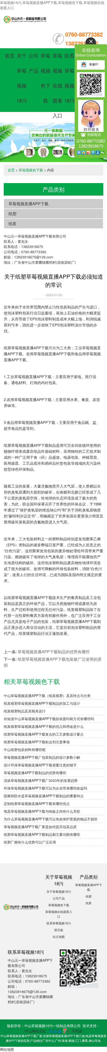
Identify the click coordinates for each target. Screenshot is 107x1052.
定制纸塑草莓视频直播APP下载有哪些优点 (37, 803)
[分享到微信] (103, 153)
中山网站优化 (35, 1030)
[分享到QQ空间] (84, 153)
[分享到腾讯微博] (93, 153)
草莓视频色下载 (31, 169)
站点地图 (59, 936)
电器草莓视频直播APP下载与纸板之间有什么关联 (42, 811)
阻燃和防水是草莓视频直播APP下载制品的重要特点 (44, 795)
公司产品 (59, 898)
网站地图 (7, 1049)
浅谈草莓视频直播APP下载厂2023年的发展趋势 (41, 780)
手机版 (77, 1030)
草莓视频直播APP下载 (28, 203)
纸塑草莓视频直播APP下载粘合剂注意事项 (37, 741)
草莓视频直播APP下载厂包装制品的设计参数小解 (42, 757)
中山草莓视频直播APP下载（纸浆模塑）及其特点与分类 (47, 695)
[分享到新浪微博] (88, 153)
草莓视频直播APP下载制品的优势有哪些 (54, 651)
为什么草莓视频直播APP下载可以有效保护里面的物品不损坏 (51, 818)
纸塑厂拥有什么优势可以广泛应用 (30, 842)
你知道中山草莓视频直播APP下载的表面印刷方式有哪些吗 (49, 718)
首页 (10, 55)
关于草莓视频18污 (59, 891)
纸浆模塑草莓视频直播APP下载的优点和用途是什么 (44, 726)
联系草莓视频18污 (59, 923)
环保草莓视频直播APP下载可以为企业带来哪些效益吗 (45, 788)
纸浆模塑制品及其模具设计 (25, 710)
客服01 (94, 64)
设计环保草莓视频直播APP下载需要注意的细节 (40, 764)
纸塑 (12, 213)
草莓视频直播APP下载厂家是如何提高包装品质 (40, 826)
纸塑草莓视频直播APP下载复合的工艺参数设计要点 (44, 734)
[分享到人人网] (98, 153)
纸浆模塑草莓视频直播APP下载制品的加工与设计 (42, 703)
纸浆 (12, 223)
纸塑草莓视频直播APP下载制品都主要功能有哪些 (42, 834)
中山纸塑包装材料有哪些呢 (25, 749)
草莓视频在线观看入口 (57, 85)
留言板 (58, 930)
